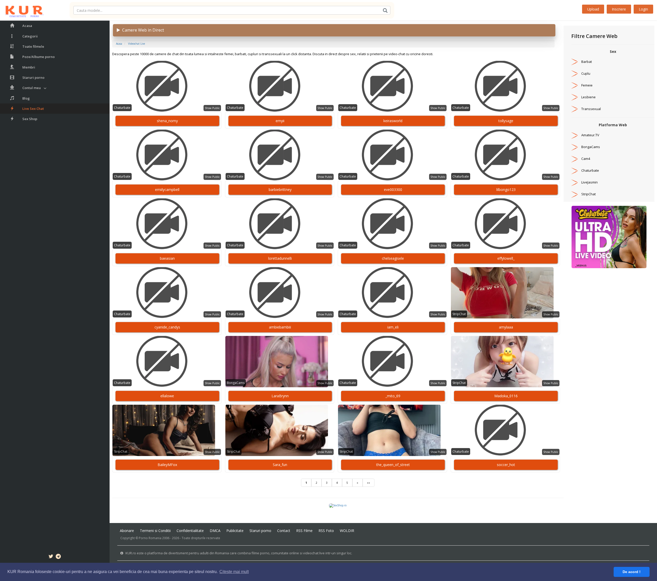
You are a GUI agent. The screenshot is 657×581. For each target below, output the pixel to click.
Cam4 (585, 158)
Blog (26, 98)
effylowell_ (506, 258)
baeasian (167, 258)
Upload (593, 9)
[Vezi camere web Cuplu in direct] (574, 73)
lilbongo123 (506, 189)
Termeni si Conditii (155, 530)
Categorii (30, 36)
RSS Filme (304, 530)
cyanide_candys (167, 327)
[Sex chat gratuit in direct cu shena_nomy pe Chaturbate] (166, 86)
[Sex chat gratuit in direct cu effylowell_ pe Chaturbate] (505, 224)
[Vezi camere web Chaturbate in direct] (574, 170)
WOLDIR (347, 530)
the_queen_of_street (393, 464)
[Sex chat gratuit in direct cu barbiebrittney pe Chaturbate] (279, 155)
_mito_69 (392, 395)
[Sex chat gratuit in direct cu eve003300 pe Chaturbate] (392, 155)
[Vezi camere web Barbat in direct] (574, 61)
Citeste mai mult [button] (234, 571)
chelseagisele (393, 258)
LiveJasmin (589, 182)
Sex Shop (29, 119)
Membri (28, 67)
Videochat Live (136, 43)
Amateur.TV (590, 135)
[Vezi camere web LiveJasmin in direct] (574, 182)
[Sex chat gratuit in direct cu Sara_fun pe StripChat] (279, 430)
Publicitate (235, 530)
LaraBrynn (280, 395)
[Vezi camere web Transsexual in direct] (574, 108)
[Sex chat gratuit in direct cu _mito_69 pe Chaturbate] (392, 361)
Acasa (27, 25)
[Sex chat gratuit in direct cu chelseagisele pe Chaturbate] (392, 224)
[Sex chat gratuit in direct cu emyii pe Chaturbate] (279, 86)
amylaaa (506, 327)
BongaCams (236, 383)
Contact (283, 530)
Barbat (586, 61)
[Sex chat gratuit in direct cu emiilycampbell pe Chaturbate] (166, 155)
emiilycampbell (167, 189)
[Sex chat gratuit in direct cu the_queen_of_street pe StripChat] (392, 430)
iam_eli (393, 327)
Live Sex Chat (33, 108)
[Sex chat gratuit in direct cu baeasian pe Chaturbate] (166, 224)
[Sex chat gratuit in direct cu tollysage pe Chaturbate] (505, 86)
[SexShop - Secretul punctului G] (337, 505)
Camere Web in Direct (142, 30)
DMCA (215, 530)
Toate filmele (33, 46)
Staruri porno (33, 77)
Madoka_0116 (506, 395)
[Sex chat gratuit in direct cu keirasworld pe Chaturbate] (392, 86)
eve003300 (393, 189)
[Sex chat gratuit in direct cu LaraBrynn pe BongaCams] (279, 361)
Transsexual (591, 108)
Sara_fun (280, 464)
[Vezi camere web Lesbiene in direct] (574, 97)
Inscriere (619, 9)
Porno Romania (150, 538)
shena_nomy (167, 120)
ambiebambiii (280, 327)
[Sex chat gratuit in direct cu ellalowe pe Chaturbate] (166, 361)
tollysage (505, 120)
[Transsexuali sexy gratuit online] (609, 236)
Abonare (127, 530)
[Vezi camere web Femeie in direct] (574, 85)
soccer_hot (506, 464)
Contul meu (31, 87)
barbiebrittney (280, 189)
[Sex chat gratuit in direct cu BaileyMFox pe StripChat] (166, 430)
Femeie (587, 85)
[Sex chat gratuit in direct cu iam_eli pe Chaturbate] (392, 292)
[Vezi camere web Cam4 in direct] (574, 158)
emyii (280, 120)
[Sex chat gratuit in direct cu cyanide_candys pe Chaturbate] (166, 292)
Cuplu (585, 73)
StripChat (459, 314)
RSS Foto (326, 530)
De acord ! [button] (632, 572)
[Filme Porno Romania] (22, 10)
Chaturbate (122, 107)
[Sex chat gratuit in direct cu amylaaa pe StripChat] (505, 292)
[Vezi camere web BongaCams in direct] (574, 146)
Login (643, 9)
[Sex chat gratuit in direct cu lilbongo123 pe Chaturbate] (505, 155)
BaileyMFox (167, 464)
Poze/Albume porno (38, 56)
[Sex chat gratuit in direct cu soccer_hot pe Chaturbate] (505, 430)
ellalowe (167, 395)
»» (368, 483)
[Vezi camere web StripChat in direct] (574, 194)
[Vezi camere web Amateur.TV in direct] (574, 135)
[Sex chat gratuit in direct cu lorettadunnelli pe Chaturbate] (279, 224)
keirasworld (392, 120)
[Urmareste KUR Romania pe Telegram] (58, 557)
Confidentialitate (190, 530)
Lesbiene (588, 97)
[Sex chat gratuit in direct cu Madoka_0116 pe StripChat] (505, 361)
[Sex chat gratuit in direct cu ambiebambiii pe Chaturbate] (279, 292)
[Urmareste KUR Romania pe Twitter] (51, 557)
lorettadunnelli (280, 258)
